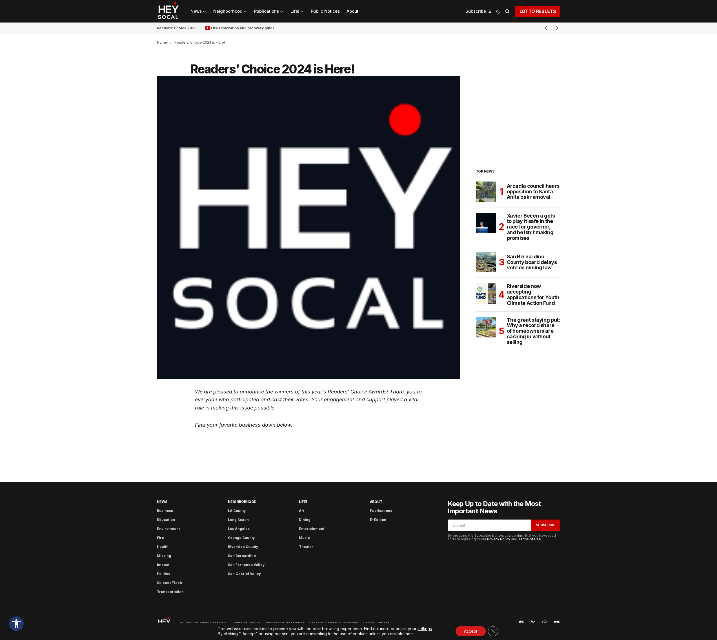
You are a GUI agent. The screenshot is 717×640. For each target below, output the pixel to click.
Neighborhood (242, 502)
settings (425, 628)
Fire (160, 538)
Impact (163, 565)
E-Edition (378, 520)
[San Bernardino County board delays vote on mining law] (486, 262)
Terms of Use (529, 539)
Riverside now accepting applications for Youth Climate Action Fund (533, 294)
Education (166, 520)
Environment (168, 529)
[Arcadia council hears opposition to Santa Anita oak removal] (486, 192)
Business (165, 511)
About (376, 502)
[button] (16, 623)
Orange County (241, 538)
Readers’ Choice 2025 (176, 28)
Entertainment (311, 529)
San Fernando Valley (246, 565)
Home (162, 42)
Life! (303, 502)
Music (304, 538)
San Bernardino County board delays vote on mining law (532, 262)
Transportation (170, 592)
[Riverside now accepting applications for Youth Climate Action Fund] (486, 293)
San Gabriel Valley (244, 574)
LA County (237, 511)
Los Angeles (239, 529)
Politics (163, 574)
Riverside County (243, 547)
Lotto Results (538, 11)
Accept (470, 631)
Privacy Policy (498, 539)
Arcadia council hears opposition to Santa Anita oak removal (533, 191)
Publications (381, 511)
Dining (304, 520)
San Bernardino (242, 556)
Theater (306, 547)
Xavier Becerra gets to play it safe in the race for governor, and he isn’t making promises (531, 227)
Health (162, 547)
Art (301, 511)
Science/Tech (169, 583)
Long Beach (238, 520)
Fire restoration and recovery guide (243, 28)
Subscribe (545, 525)
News (162, 502)
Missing (164, 556)
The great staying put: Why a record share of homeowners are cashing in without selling (533, 331)
